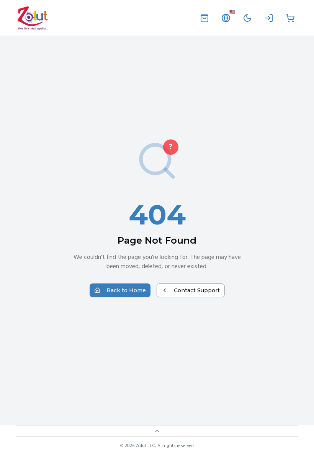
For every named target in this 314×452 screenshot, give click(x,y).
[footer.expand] (157, 431)
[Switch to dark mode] (247, 18)
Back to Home (126, 290)
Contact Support (197, 290)
